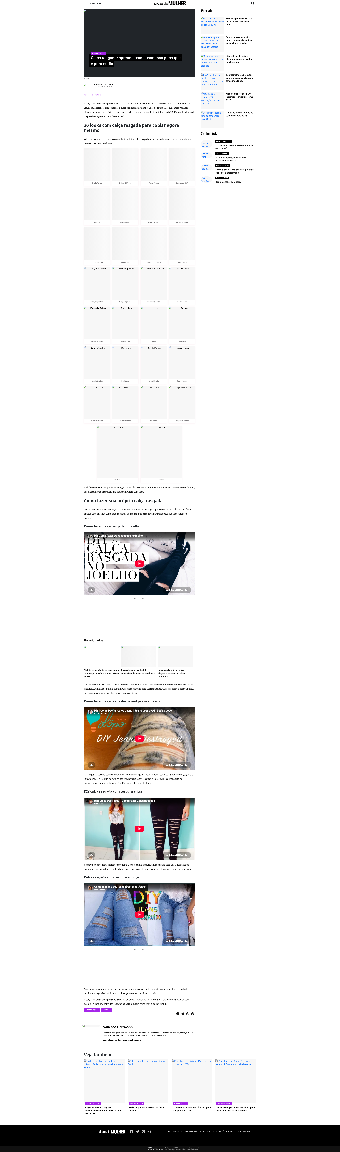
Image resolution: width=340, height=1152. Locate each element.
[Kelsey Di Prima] (125, 164)
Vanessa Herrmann (104, 84)
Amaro (158, 262)
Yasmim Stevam (182, 223)
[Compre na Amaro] (154, 243)
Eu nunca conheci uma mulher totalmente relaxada (230, 159)
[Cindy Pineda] (182, 243)
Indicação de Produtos (226, 1131)
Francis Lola (125, 341)
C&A (186, 183)
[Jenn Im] (161, 452)
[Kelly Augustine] (97, 283)
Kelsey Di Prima (125, 183)
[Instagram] (149, 1132)
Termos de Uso (190, 1131)
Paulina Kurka (153, 223)
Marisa (186, 421)
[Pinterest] (143, 1132)
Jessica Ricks (182, 302)
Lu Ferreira (182, 341)
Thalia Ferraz (97, 183)
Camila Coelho (97, 381)
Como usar (92, 1010)
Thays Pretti (222, 153)
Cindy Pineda (182, 262)
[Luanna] (97, 204)
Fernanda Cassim (223, 141)
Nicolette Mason (97, 421)
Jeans (107, 1010)
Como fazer (97, 95)
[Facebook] (131, 1132)
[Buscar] (252, 3)
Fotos (86, 95)
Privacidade (178, 1131)
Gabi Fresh (125, 262)
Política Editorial (207, 1131)
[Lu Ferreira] (182, 323)
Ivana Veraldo (222, 165)
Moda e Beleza (98, 54)
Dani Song (125, 381)
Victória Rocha (125, 223)
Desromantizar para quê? (228, 182)
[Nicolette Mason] (97, 402)
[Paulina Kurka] (154, 204)
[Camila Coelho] (97, 362)
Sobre (168, 1131)
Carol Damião (222, 178)
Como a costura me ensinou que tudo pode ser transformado (234, 171)
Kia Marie (153, 421)
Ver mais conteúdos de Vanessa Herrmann (122, 1040)
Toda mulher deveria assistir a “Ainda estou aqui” (234, 147)
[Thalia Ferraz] (97, 164)
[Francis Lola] (125, 323)
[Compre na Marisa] (182, 402)
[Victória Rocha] (125, 204)
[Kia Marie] (154, 402)
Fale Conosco (244, 1131)
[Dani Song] (125, 362)
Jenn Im (161, 480)
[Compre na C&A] (182, 164)
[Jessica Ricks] (182, 283)
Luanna (97, 223)
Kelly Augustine (97, 302)
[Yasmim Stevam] (182, 204)
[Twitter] (137, 1132)
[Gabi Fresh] (125, 243)
